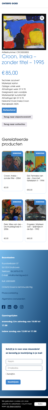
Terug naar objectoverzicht (17, 117)
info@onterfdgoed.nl (18, 275)
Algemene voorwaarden (13, 299)
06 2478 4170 (17, 272)
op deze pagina (14, 407)
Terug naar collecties (14, 124)
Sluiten (40, 404)
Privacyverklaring (10, 293)
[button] (42, 18)
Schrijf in (11, 374)
